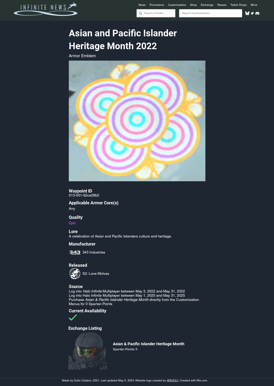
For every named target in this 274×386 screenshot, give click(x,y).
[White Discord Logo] (257, 13)
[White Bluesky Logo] (247, 13)
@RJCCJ (172, 380)
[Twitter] (252, 13)
